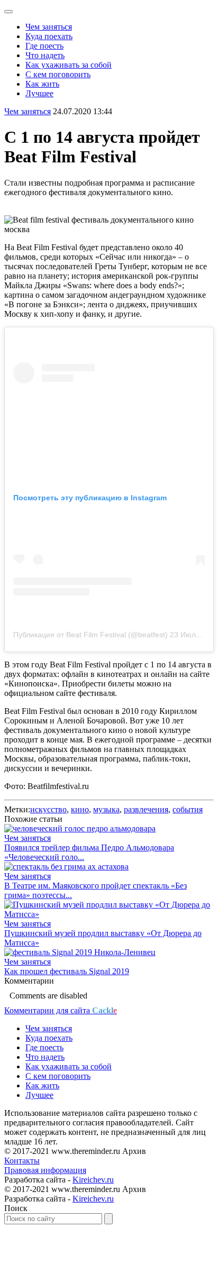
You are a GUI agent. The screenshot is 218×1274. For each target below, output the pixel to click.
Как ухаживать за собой (68, 64)
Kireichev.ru (93, 1179)
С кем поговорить (57, 74)
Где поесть (44, 45)
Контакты (22, 1160)
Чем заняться (48, 26)
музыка (106, 809)
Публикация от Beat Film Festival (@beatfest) (90, 634)
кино (80, 809)
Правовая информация (45, 1170)
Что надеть (45, 55)
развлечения (146, 809)
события (187, 809)
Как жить (42, 83)
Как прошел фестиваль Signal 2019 (66, 971)
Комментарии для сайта (60, 1010)
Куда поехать (48, 36)
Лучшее (39, 93)
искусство (48, 809)
